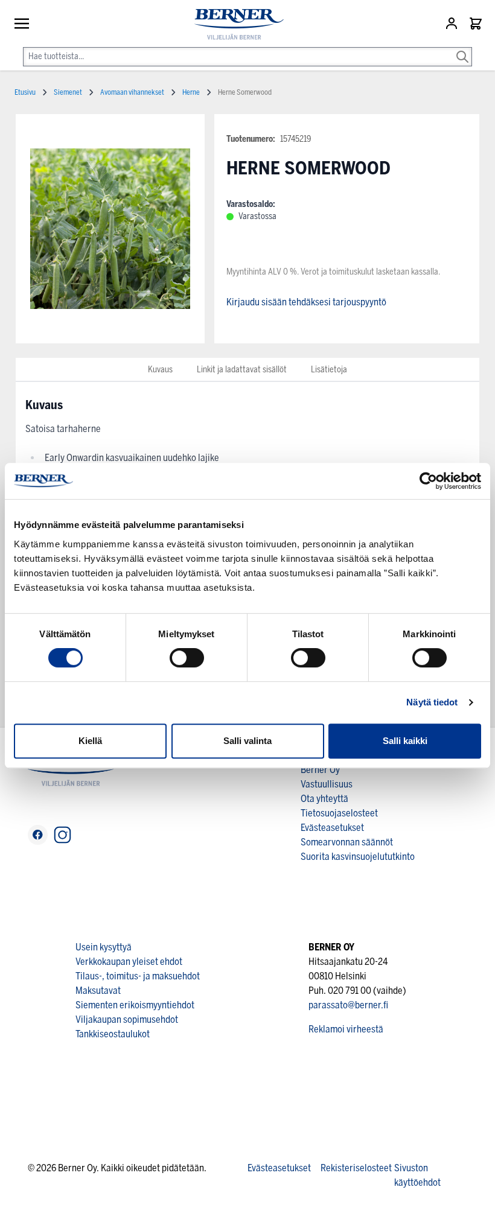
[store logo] (234, 24)
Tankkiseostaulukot (112, 1034)
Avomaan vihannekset (132, 92)
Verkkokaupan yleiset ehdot (128, 961)
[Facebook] (38, 835)
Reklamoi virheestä (345, 1029)
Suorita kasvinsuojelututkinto (358, 856)
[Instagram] (62, 835)
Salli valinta (247, 741)
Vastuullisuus (327, 784)
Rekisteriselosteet (356, 1168)
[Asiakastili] (452, 23)
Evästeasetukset (332, 827)
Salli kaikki (405, 741)
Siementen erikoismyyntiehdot (134, 1005)
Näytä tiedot (432, 702)
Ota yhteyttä (324, 798)
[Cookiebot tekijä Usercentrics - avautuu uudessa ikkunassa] (428, 481)
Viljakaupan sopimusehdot (126, 1019)
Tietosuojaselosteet (339, 813)
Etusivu (25, 92)
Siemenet (68, 92)
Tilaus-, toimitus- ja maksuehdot (137, 976)
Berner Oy (320, 769)
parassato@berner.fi (348, 1005)
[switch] (187, 657)
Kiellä (90, 741)
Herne (191, 92)
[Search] (462, 48)
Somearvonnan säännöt (347, 842)
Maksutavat (98, 990)
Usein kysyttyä (103, 947)
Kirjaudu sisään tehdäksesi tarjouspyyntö (306, 302)
